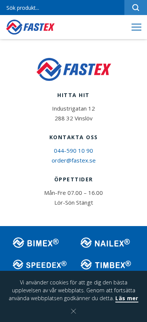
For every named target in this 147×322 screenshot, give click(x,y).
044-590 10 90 (73, 150)
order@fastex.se (74, 160)
